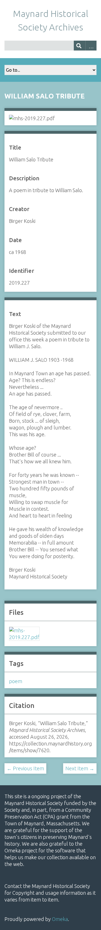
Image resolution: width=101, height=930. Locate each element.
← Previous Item (25, 768)
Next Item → (79, 768)
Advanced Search (91, 46)
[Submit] (79, 46)
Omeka (60, 919)
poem (15, 681)
